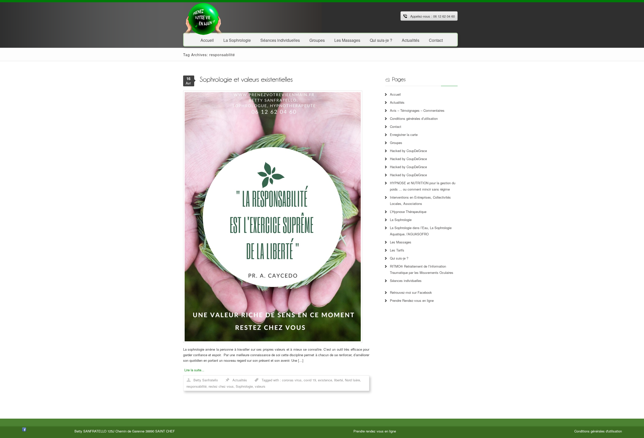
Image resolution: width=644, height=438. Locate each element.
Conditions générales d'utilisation (598, 431)
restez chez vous (221, 386)
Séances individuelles (280, 40)
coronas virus (292, 380)
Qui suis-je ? (381, 40)
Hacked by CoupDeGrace (408, 150)
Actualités (410, 40)
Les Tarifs (397, 250)
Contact (436, 40)
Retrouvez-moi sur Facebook (411, 292)
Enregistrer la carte (404, 134)
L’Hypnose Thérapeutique (408, 211)
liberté (338, 380)
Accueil (207, 40)
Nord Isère (352, 380)
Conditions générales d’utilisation (414, 118)
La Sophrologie (237, 40)
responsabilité (196, 386)
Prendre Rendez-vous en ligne (412, 300)
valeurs (260, 386)
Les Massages (347, 40)
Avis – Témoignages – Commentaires (417, 110)
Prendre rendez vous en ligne (374, 431)
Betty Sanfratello (205, 380)
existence (325, 380)
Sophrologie (244, 386)
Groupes (317, 40)
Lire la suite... (194, 370)
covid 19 (310, 380)
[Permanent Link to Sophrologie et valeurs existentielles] (246, 79)
